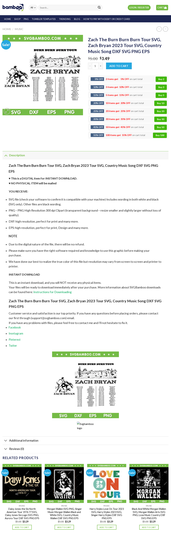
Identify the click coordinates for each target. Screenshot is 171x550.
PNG (26, 19)
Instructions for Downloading (52, 292)
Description (17, 155)
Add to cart (118, 65)
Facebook (15, 327)
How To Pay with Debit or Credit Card (106, 19)
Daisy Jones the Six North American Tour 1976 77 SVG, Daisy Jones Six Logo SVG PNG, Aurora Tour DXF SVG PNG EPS (22, 513)
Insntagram (16, 333)
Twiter (13, 345)
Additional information (23, 440)
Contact (93, 540)
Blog (77, 19)
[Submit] (99, 8)
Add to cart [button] (22, 527)
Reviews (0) (16, 449)
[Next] (168, 500)
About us (72, 540)
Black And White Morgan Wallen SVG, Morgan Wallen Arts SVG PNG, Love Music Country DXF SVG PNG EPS (149, 513)
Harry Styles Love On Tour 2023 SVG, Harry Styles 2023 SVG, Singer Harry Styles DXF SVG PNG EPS (107, 513)
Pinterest (15, 339)
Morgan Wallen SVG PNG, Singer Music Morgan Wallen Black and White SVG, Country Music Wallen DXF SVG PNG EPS (64, 513)
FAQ (102, 540)
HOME (7, 19)
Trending (65, 19)
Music (19, 29)
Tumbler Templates (44, 19)
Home (7, 29)
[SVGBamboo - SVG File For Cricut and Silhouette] (13, 7)
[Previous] (2, 500)
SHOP (17, 19)
